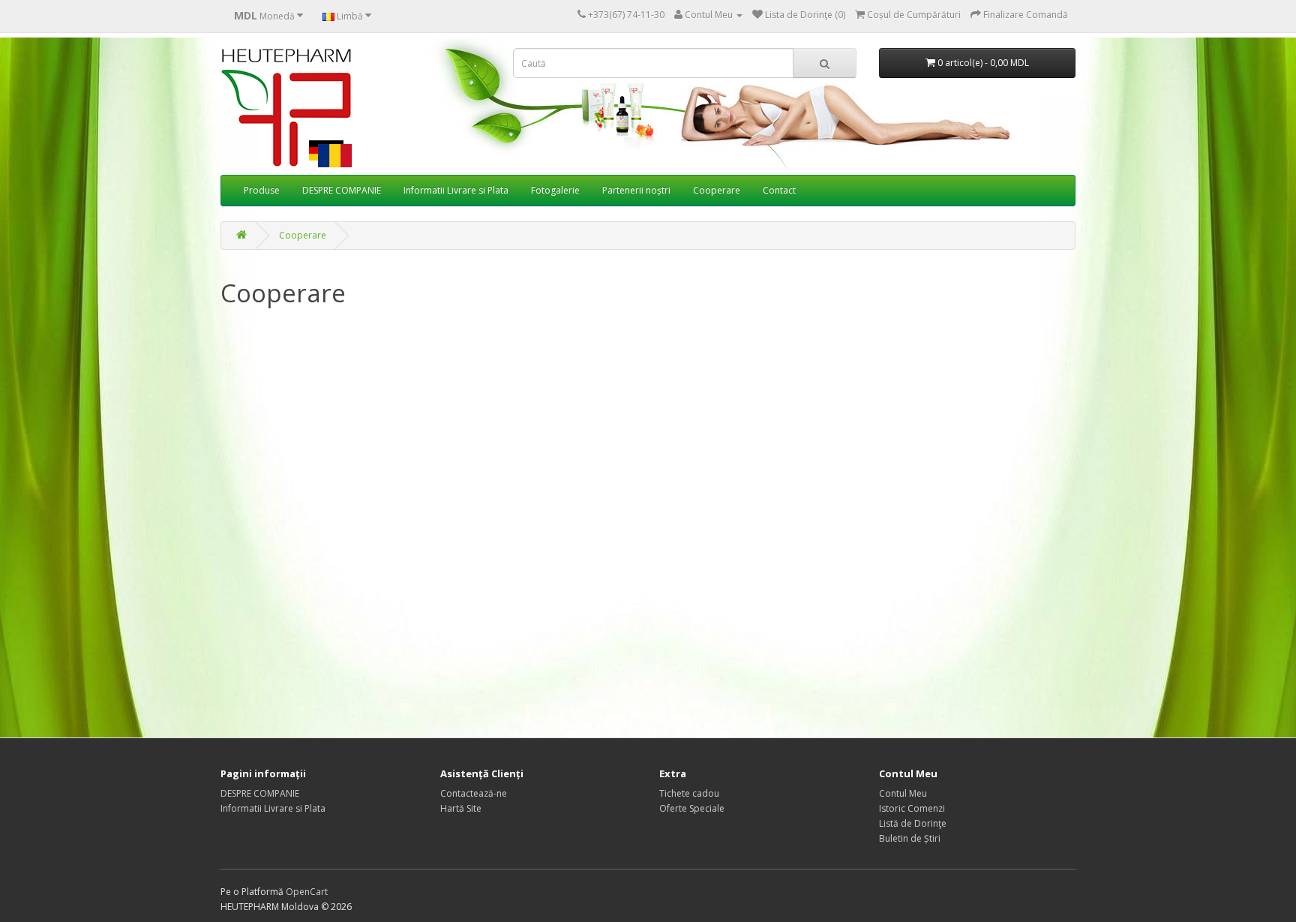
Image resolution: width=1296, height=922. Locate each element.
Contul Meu (903, 793)
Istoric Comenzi (912, 808)
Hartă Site (461, 808)
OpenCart (307, 891)
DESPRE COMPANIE (341, 190)
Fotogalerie (555, 190)
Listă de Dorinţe (912, 823)
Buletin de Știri (909, 838)
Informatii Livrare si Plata (456, 190)
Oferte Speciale (691, 808)
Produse (262, 190)
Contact (779, 190)
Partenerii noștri (636, 190)
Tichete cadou (689, 793)
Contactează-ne (473, 793)
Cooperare (716, 190)
